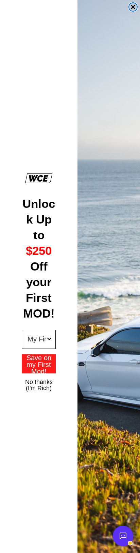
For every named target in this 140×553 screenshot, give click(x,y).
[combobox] (37, 339)
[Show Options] (49, 339)
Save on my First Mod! (39, 363)
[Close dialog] (133, 7)
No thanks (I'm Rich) (39, 381)
